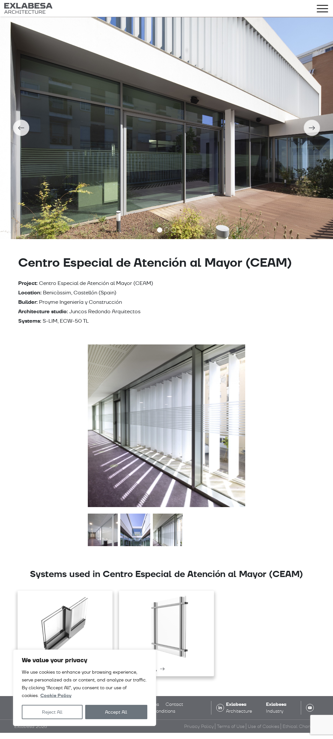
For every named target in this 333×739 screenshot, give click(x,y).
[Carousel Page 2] (166, 230)
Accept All (116, 712)
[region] (84, 688)
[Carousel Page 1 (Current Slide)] (159, 230)
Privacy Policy (199, 726)
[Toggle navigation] (322, 10)
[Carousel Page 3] (173, 230)
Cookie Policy (56, 695)
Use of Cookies (263, 726)
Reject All (52, 712)
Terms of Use (231, 726)
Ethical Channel (300, 726)
